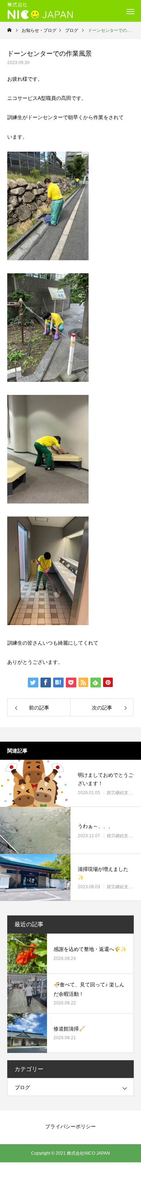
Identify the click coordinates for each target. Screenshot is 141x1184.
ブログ (22, 1087)
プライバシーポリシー (70, 1126)
